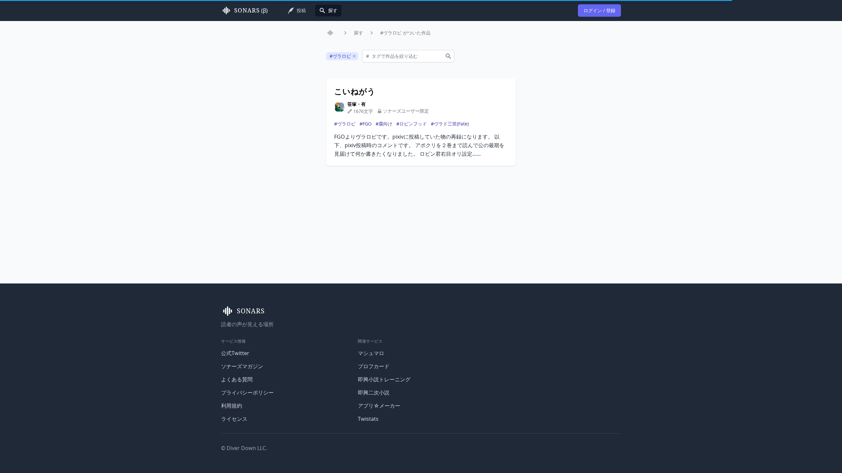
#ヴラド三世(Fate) (450, 124)
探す (358, 33)
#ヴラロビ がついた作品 (405, 33)
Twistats (368, 418)
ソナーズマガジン (242, 366)
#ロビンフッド (411, 124)
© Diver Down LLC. (244, 448)
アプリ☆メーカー (379, 405)
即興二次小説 (373, 392)
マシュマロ (371, 353)
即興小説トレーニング (384, 379)
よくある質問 (237, 379)
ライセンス (234, 418)
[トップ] (331, 33)
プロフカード (373, 366)
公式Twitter (235, 353)
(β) (251, 10)
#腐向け (384, 124)
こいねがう (354, 91)
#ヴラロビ (345, 124)
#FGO (365, 124)
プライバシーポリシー (247, 392)
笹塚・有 (356, 104)
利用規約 (231, 405)
